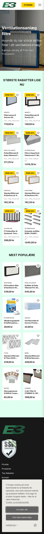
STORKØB (28, 5)
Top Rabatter (8, 473)
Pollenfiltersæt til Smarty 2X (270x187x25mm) (32, 117)
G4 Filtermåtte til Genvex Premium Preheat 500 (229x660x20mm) (33, 324)
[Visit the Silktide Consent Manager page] (35, 525)
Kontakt (5, 477)
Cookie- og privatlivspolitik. (17, 502)
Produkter (6, 469)
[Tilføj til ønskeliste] (17, 95)
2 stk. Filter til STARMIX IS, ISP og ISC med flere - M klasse (32, 394)
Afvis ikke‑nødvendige (22, 517)
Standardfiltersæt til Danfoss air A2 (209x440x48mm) (12, 195)
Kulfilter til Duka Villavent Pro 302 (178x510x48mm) (32, 287)
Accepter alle (22, 510)
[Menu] (39, 4)
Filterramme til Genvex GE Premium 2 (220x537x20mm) (12, 118)
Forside (5, 464)
